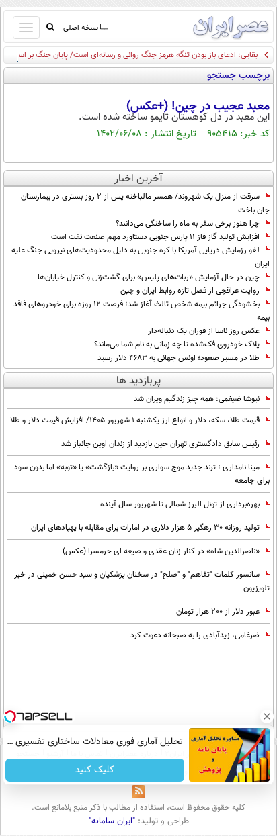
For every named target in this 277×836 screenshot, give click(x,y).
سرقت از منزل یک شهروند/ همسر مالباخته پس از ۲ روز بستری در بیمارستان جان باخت (145, 203)
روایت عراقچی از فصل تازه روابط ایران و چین (190, 291)
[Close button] (267, 716)
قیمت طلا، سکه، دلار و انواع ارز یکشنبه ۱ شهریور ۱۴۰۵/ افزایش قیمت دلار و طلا (135, 420)
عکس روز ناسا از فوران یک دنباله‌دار (204, 331)
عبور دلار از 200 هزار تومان (218, 612)
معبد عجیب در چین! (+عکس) (198, 106)
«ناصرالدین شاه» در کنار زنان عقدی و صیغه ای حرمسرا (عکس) (161, 551)
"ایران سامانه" (112, 821)
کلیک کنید (94, 770)
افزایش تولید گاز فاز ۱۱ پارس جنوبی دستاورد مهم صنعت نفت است (155, 237)
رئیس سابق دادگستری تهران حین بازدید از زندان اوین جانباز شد (160, 444)
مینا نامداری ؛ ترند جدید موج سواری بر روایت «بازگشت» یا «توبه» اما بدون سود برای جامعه (142, 474)
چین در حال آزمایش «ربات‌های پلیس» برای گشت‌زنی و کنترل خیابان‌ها (149, 277)
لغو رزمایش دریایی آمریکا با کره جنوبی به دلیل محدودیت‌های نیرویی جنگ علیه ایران (140, 257)
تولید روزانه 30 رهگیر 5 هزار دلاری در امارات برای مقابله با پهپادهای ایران (145, 528)
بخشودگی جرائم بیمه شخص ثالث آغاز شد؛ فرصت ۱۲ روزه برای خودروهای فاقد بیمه (141, 311)
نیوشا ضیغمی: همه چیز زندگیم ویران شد (197, 399)
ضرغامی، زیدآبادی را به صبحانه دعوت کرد (195, 635)
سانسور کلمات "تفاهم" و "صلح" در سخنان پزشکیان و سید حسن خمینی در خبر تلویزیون (142, 581)
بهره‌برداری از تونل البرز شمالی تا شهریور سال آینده (180, 504)
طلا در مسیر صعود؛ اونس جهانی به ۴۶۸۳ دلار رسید (178, 358)
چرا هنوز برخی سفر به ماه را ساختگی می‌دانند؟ (188, 224)
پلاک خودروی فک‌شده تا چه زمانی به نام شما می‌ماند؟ (177, 344)
